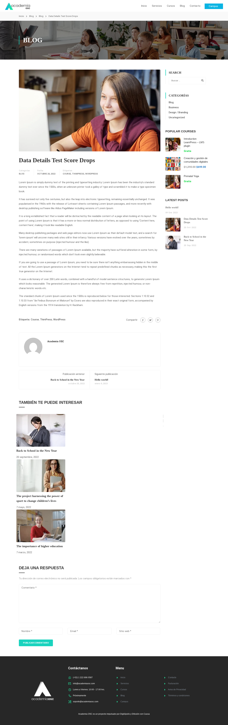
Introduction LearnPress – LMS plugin (194, 142)
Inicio (144, 5)
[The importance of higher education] (40, 525)
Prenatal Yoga (191, 176)
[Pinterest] (157, 320)
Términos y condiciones (179, 695)
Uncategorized (177, 117)
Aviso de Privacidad (177, 689)
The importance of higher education (39, 546)
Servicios (157, 5)
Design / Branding (178, 112)
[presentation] (163, 416)
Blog (182, 5)
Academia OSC (55, 341)
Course (67, 174)
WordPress (91, 174)
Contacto (195, 5)
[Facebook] (142, 320)
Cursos (171, 5)
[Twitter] (150, 320)
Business (174, 107)
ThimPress (78, 174)
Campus (124, 701)
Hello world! (101, 379)
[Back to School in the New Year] (40, 430)
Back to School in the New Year (68, 379)
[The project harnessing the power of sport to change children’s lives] (40, 475)
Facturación (173, 683)
